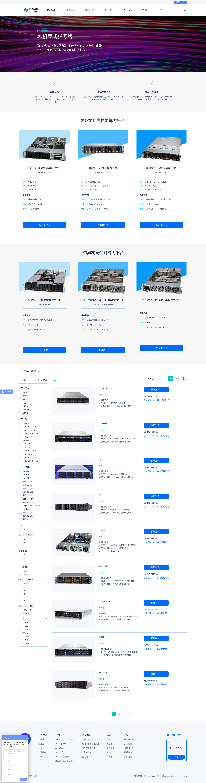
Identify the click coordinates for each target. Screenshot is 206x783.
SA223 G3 (103, 566)
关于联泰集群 (130, 739)
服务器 (33, 371)
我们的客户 (129, 752)
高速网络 (42, 752)
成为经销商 (162, 400)
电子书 (110, 744)
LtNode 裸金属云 (62, 757)
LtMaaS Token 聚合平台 (64, 761)
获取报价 (43, 225)
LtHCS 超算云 (60, 744)
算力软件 (59, 735)
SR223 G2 (103, 459)
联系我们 (128, 757)
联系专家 (147, 400)
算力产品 (23, 371)
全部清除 (42, 380)
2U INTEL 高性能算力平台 (161, 168)
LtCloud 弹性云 (61, 752)
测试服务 (86, 757)
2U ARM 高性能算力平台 (44, 168)
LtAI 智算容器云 (61, 748)
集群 (40, 757)
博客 (109, 739)
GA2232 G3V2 (105, 424)
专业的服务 (87, 752)
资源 (109, 735)
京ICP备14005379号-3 (166, 776)
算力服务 (86, 735)
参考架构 (110, 748)
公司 (126, 735)
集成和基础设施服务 (90, 744)
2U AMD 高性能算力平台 (103, 168)
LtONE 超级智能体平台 (64, 739)
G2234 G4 (103, 388)
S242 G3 (102, 530)
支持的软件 (111, 752)
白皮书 (110, 757)
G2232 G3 (103, 637)
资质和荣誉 (129, 748)
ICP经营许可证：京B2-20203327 (143, 776)
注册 (176, 757)
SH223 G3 (103, 495)
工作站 (41, 739)
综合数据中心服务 (89, 748)
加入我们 (128, 744)
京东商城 (86, 739)
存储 (40, 748)
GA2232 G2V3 (105, 601)
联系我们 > (180, 2)
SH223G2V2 (104, 673)
